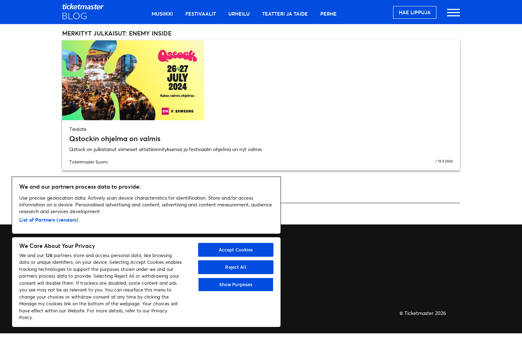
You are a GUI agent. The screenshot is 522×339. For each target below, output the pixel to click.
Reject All (235, 267)
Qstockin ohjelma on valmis (115, 138)
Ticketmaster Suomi (88, 162)
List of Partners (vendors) (48, 219)
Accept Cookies (236, 249)
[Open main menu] (453, 15)
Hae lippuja (415, 12)
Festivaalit (200, 13)
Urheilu (239, 13)
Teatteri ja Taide (285, 13)
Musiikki (162, 13)
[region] (146, 252)
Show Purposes (236, 284)
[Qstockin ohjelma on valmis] (261, 80)
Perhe (328, 13)
